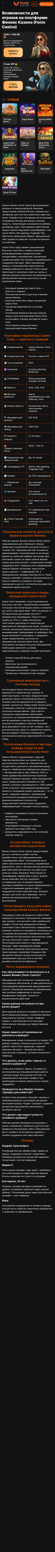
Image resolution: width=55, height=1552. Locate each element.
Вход (34, 4)
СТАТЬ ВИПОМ (13, 85)
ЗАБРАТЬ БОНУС (13, 52)
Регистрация (46, 4)
